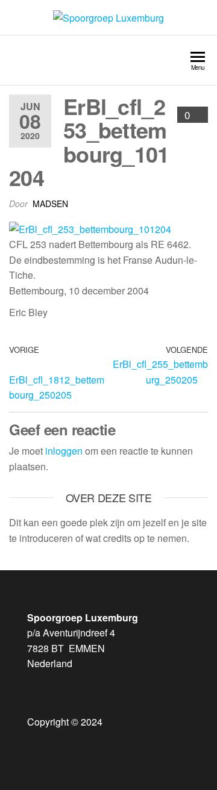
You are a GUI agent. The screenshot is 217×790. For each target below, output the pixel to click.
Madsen (50, 204)
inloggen (64, 451)
